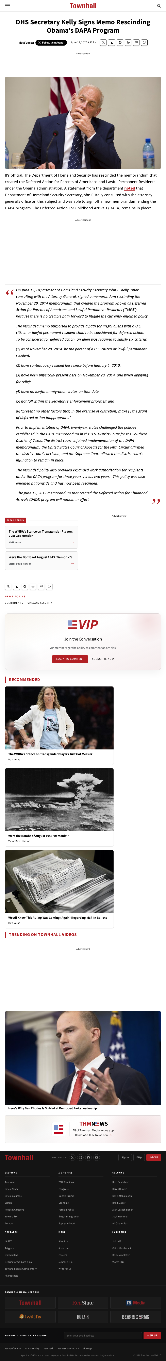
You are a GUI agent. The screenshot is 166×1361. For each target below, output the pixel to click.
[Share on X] (103, 42)
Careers (63, 1255)
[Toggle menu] (7, 6)
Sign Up (152, 1335)
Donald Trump (66, 1196)
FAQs (139, 1157)
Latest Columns (13, 1196)
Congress (63, 1189)
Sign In (125, 1157)
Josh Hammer (120, 1216)
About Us (63, 1241)
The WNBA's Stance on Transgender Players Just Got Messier (50, 754)
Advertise (63, 1248)
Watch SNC (118, 1262)
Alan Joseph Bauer (122, 1210)
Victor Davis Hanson (19, 841)
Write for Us (65, 1269)
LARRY (8, 1241)
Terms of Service (13, 1348)
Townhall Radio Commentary (21, 1269)
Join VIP (153, 1157)
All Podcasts (11, 1276)
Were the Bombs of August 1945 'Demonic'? (38, 836)
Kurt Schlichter (120, 1182)
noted (129, 188)
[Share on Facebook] (120, 42)
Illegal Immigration (69, 1216)
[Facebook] (88, 1157)
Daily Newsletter (121, 1255)
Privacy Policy (32, 1348)
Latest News (11, 1189)
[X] (72, 1157)
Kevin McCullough (122, 1196)
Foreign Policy (66, 1210)
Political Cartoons (14, 1210)
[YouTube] (96, 1157)
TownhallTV (11, 1216)
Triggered (10, 1248)
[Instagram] (80, 1157)
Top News (10, 1182)
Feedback (48, 1348)
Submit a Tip (65, 1262)
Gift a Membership (122, 1248)
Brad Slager (119, 1203)
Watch (8, 1203)
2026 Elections (66, 1182)
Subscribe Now (103, 659)
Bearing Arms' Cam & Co (18, 1262)
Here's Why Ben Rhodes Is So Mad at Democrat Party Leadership (52, 1108)
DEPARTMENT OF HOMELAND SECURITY (28, 603)
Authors (9, 1223)
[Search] (159, 5)
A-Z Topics (66, 1172)
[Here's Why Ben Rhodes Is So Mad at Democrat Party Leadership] (83, 1057)
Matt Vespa (26, 42)
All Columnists (120, 1223)
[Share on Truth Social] (111, 42)
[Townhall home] (19, 1157)
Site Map (87, 1348)
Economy (64, 1203)
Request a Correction (68, 1348)
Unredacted (11, 1255)
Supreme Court (67, 1223)
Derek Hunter (119, 1189)
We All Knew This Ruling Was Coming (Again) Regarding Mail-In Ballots (57, 918)
